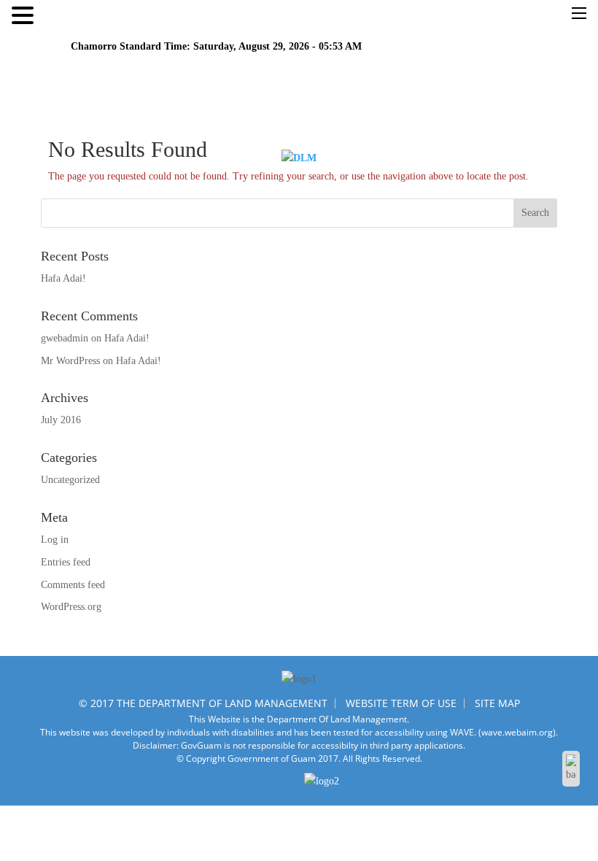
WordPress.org (71, 606)
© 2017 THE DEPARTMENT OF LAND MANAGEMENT (203, 703)
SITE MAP (497, 703)
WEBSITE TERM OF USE (401, 703)
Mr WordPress (70, 360)
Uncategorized (70, 479)
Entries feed (65, 562)
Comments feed (73, 584)
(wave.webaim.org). (518, 732)
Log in (55, 539)
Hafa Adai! (63, 278)
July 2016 (61, 419)
